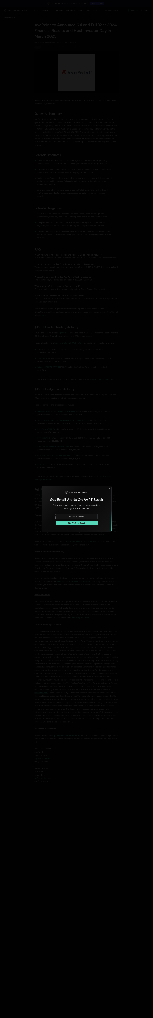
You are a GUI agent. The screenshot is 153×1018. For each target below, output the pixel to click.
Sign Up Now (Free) (76, 523)
